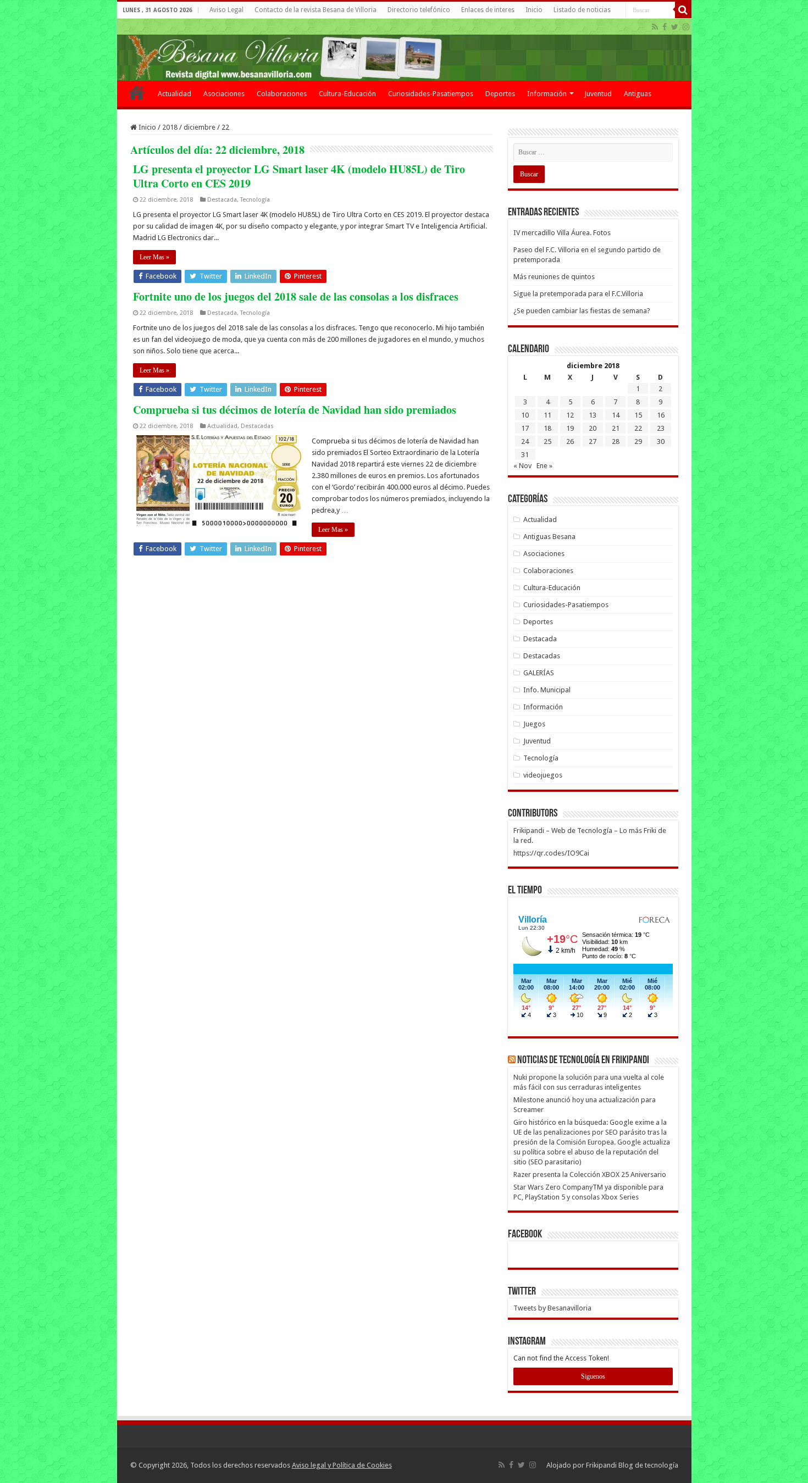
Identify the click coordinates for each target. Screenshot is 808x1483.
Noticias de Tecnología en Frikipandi (583, 1060)
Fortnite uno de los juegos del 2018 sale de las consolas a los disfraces (295, 296)
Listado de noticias (582, 10)
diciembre (199, 127)
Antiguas (637, 94)
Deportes (500, 94)
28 (615, 441)
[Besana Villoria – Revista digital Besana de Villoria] (404, 50)
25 (547, 441)
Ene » (544, 466)
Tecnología (255, 199)
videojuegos (542, 775)
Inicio (534, 10)
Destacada (222, 199)
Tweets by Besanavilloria (552, 1308)
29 (638, 441)
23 (661, 428)
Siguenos (593, 1376)
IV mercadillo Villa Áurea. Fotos (562, 233)
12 (570, 415)
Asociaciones (224, 94)
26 (570, 441)
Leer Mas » (154, 257)
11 (547, 415)
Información (547, 94)
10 (525, 415)
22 (638, 428)
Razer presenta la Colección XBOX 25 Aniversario (589, 1174)
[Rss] (655, 27)
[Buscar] (683, 10)
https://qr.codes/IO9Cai (551, 853)
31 (525, 455)
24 (525, 441)
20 (592, 428)
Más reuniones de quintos (554, 277)
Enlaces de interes (487, 10)
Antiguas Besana (549, 536)
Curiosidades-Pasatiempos (430, 94)
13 (592, 415)
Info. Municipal (547, 690)
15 (638, 415)
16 (661, 415)
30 (661, 441)
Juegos (534, 724)
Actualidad (174, 94)
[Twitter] (674, 27)
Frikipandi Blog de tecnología (632, 1465)
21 (615, 428)
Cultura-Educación (347, 94)
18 (547, 428)
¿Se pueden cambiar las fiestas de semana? (581, 311)
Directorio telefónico (419, 10)
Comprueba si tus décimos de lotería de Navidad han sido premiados (294, 410)
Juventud (598, 94)
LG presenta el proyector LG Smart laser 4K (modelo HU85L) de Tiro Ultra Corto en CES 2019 (299, 176)
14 (615, 415)
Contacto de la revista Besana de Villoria (315, 10)
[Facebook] (664, 27)
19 (570, 428)
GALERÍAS (538, 673)
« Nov (522, 466)
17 (525, 428)
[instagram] (686, 27)
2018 (170, 127)
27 (592, 441)
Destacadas (257, 426)
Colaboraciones (282, 94)
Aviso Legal (226, 10)
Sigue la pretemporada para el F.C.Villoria (578, 294)
